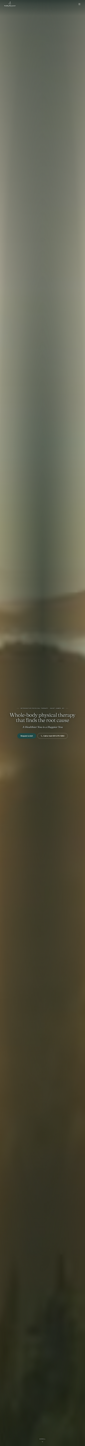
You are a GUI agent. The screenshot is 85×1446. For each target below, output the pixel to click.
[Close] (62, 705)
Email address (27, 724)
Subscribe (42, 734)
